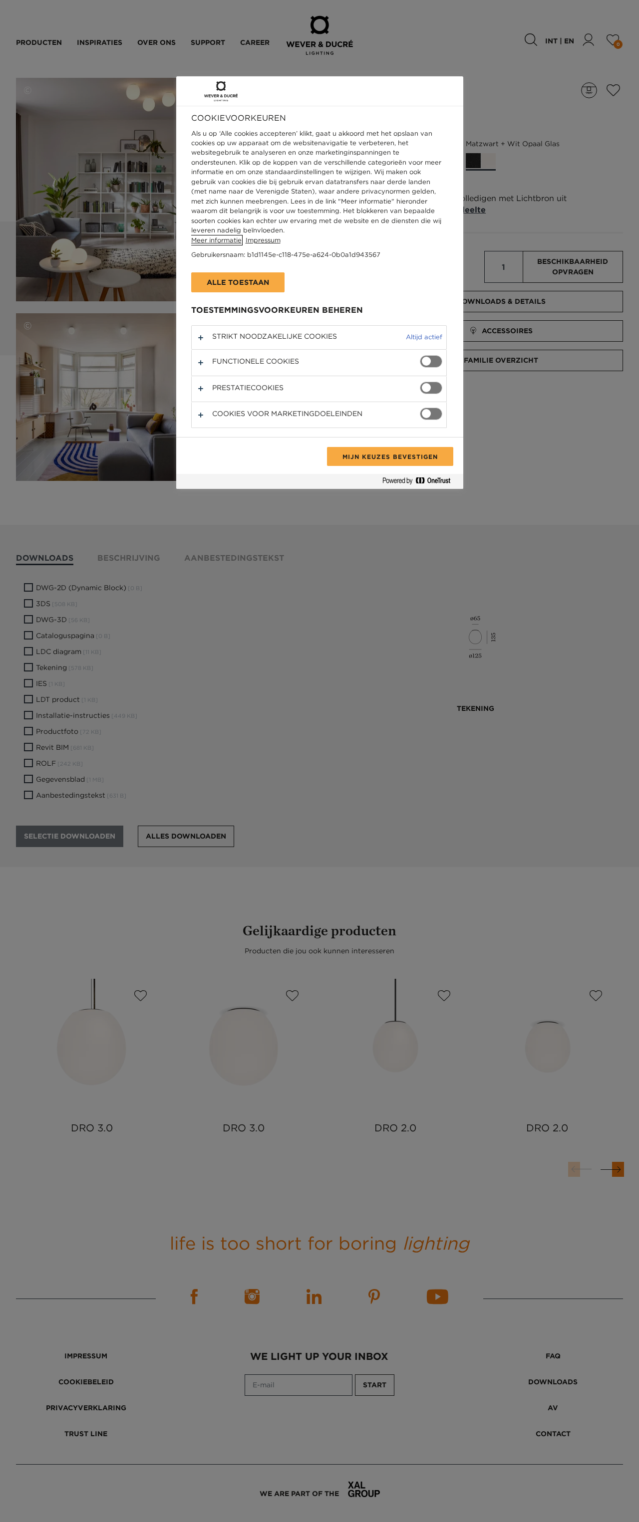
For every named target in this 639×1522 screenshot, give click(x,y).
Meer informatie (216, 240)
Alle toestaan (238, 282)
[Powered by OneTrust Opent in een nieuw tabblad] (420, 482)
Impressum (263, 240)
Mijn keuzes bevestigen (389, 456)
